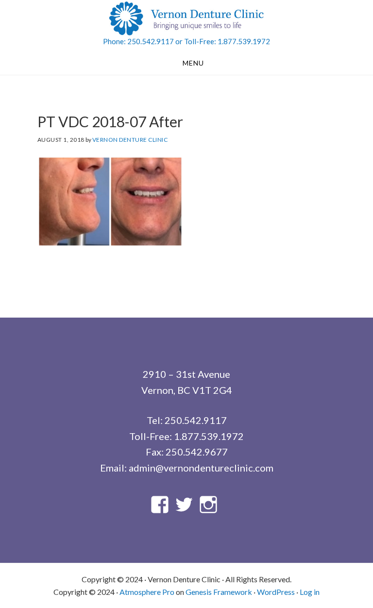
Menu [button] (193, 63)
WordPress (276, 591)
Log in (310, 591)
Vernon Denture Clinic (186, 18)
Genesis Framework (219, 591)
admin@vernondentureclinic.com (201, 467)
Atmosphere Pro (146, 591)
